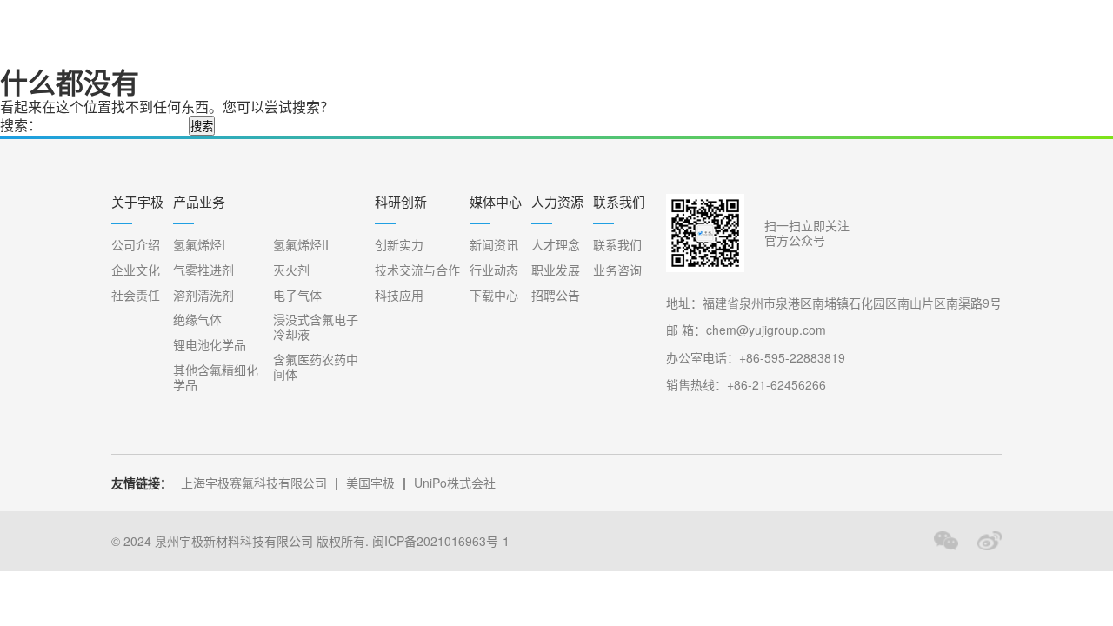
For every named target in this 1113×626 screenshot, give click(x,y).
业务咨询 (617, 270)
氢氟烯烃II (301, 244)
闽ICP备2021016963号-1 (441, 541)
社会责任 (135, 295)
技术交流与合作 (417, 270)
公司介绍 (135, 244)
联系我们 (617, 244)
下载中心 (494, 295)
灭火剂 (291, 270)
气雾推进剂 (203, 270)
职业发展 (555, 270)
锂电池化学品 (209, 344)
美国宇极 (370, 482)
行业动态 (494, 270)
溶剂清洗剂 (203, 295)
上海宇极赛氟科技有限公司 (254, 482)
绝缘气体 (197, 319)
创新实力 (399, 244)
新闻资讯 (494, 244)
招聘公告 (555, 295)
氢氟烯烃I (199, 244)
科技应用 (399, 295)
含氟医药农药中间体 (315, 367)
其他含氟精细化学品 (215, 377)
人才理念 (555, 244)
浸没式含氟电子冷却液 (315, 327)
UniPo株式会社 (455, 482)
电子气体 (297, 295)
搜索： (21, 125)
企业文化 (135, 270)
